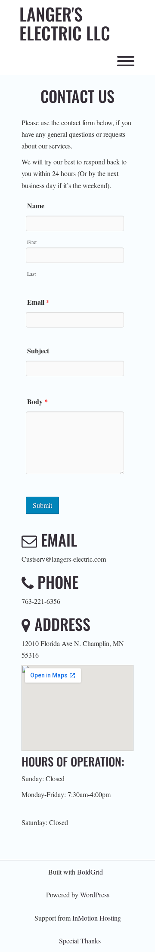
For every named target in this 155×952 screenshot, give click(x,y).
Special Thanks (80, 940)
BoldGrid (90, 871)
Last (31, 273)
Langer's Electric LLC (64, 23)
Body (37, 401)
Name (35, 205)
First (32, 241)
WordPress (94, 894)
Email (38, 302)
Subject (38, 350)
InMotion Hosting (96, 917)
